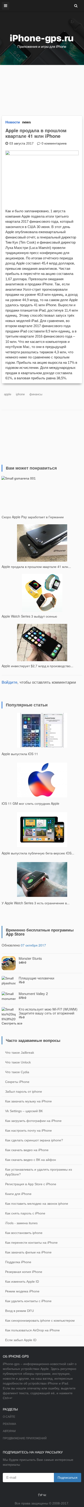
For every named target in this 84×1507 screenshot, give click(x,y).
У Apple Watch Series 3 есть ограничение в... (36, 903)
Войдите (9, 682)
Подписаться (67, 1477)
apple (7, 394)
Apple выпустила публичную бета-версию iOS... (38, 853)
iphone (20, 394)
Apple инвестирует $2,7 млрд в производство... (37, 665)
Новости (12, 122)
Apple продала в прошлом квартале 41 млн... (36, 566)
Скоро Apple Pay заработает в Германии (33, 517)
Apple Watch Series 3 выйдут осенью (29, 616)
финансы (35, 394)
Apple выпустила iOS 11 (20, 753)
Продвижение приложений (25, 1438)
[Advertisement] (42, 88)
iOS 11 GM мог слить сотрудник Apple (30, 803)
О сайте (9, 1416)
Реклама (9, 1424)
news (26, 122)
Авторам (9, 1431)
